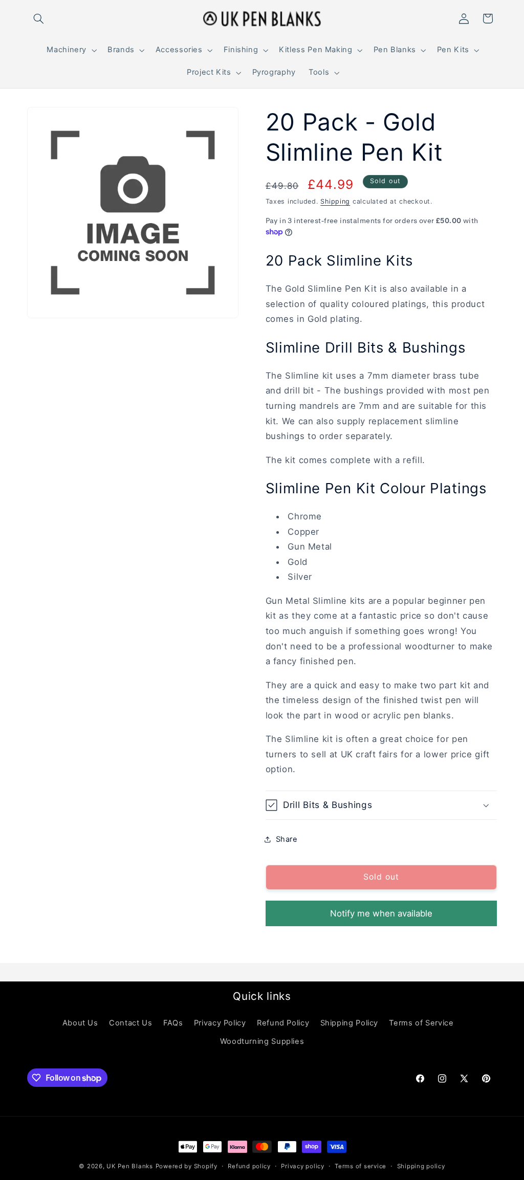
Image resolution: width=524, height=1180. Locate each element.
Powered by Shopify (186, 1166)
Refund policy (249, 1166)
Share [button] (287, 839)
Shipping (335, 201)
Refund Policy (283, 1023)
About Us (80, 1023)
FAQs (173, 1023)
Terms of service (360, 1166)
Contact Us (130, 1023)
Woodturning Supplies (262, 1041)
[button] (39, 18)
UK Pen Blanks (129, 1166)
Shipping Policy (349, 1023)
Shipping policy (421, 1166)
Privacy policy (302, 1166)
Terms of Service (421, 1023)
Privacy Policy (220, 1023)
